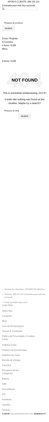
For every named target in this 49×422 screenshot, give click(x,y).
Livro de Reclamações (13, 326)
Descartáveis (8, 389)
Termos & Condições (12, 331)
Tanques (6, 410)
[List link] (24, 290)
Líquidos (6, 405)
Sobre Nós (7, 311)
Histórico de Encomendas (14, 350)
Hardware (7, 399)
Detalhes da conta (11, 355)
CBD (4, 384)
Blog (4, 321)
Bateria (5, 379)
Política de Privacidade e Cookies (18, 336)
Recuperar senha (10, 370)
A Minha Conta (9, 345)
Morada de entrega (11, 360)
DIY (4, 394)
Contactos (7, 316)
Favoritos (6, 365)
